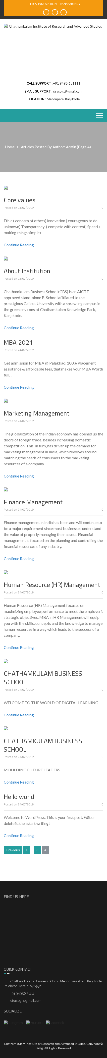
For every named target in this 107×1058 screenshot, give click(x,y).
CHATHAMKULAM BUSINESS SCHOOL (43, 678)
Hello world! (20, 796)
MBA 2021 (18, 342)
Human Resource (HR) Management (52, 584)
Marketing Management (36, 413)
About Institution (27, 271)
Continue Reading (19, 244)
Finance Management (33, 502)
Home (10, 147)
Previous (13, 850)
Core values (19, 200)
